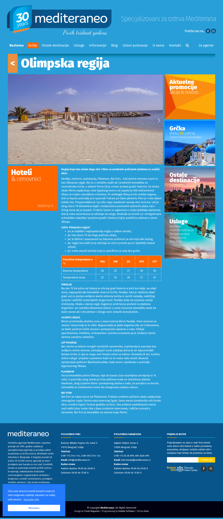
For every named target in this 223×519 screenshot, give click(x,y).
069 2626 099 (142, 455)
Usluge (79, 45)
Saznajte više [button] (31, 499)
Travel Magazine (92, 511)
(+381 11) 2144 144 (70, 455)
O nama (158, 45)
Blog (114, 45)
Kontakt (175, 45)
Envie (146, 511)
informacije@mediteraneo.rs (136, 460)
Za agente (206, 45)
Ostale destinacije (55, 45)
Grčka (33, 45)
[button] (12, 119)
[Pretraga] (187, 45)
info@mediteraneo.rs (79, 460)
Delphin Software (126, 511)
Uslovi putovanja (135, 45)
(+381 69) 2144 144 (91, 455)
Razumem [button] (34, 508)
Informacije (97, 45)
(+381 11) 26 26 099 (124, 455)
